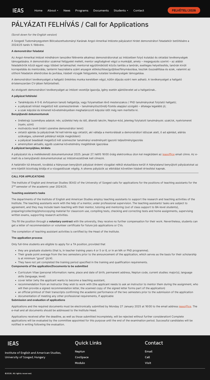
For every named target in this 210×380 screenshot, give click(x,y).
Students (120, 10)
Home (38, 10)
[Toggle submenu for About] (57, 10)
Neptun (80, 351)
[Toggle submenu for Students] (127, 10)
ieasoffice (168, 154)
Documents (101, 10)
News (66, 10)
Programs (81, 10)
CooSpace (82, 357)
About (51, 10)
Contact (138, 10)
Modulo (80, 363)
